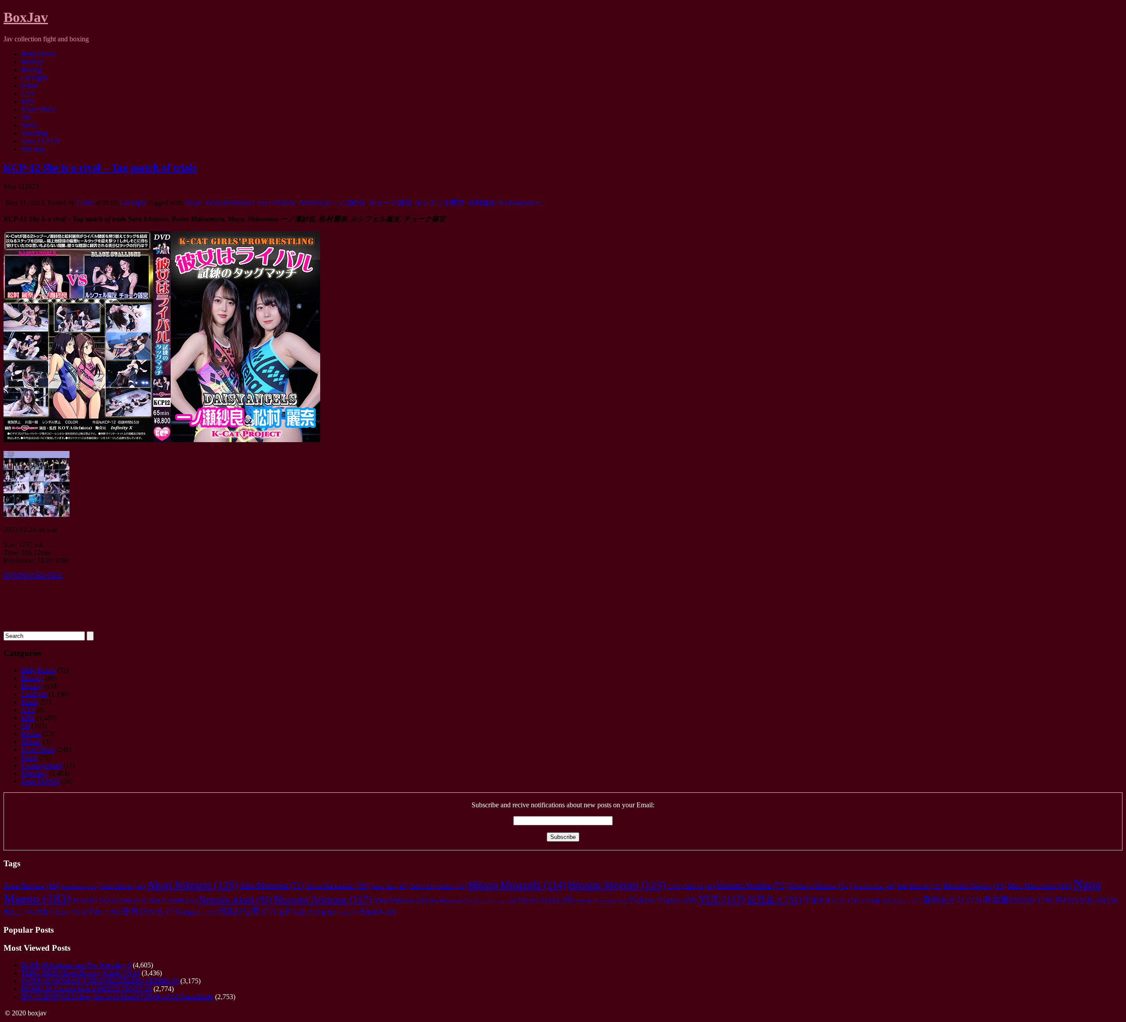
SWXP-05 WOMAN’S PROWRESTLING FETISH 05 (100, 981)
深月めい (101, 912)
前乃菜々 (774, 899)
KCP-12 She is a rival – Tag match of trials (100, 167)
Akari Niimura (192, 884)
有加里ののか (1018, 900)
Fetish (29, 85)
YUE (721, 899)
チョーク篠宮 (390, 202)
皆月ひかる (151, 911)
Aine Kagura (80, 886)
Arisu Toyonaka (437, 886)
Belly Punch (38, 54)
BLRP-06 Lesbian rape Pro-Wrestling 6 (76, 965)
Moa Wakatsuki (1040, 886)
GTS (28, 93)
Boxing (31, 69)
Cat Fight (34, 77)
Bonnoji (32, 62)
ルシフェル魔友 (439, 202)
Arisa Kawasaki (337, 886)
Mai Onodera (874, 886)
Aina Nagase (32, 885)
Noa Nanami (172, 900)
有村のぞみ (1082, 900)
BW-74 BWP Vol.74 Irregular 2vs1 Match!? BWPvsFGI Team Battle (117, 996)
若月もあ (298, 912)
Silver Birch (38, 109)
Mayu (194, 202)
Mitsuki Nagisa (975, 886)
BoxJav (26, 17)
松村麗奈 (482, 202)
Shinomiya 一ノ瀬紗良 (332, 202)
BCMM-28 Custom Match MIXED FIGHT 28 (86, 989)
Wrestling (34, 133)
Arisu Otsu (389, 886)
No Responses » (520, 202)
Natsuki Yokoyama (109, 900)
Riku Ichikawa (400, 901)
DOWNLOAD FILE (33, 575)
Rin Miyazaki (451, 900)
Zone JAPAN (40, 141)
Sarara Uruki (546, 900)
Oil (25, 117)
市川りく (906, 901)
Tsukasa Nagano (663, 900)
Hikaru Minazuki (517, 884)
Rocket (31, 733)
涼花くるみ (57, 912)
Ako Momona (272, 885)
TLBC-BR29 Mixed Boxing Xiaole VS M (80, 973)
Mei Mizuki (919, 886)
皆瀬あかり (199, 912)
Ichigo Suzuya (691, 886)
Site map (33, 149)
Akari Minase (122, 886)
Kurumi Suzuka (752, 885)
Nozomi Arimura (323, 899)
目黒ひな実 (247, 911)
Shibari (31, 741)
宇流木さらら (831, 901)
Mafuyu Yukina (820, 886)
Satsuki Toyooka (601, 901)
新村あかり (952, 900)
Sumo (29, 125)
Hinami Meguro (616, 884)
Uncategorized (41, 765)
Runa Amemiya (495, 901)
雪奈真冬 (377, 912)
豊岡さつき (339, 913)
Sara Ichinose (277, 202)
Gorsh (85, 202)
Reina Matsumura (230, 202)
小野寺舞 (875, 901)
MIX (28, 101)
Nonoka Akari (235, 899)
